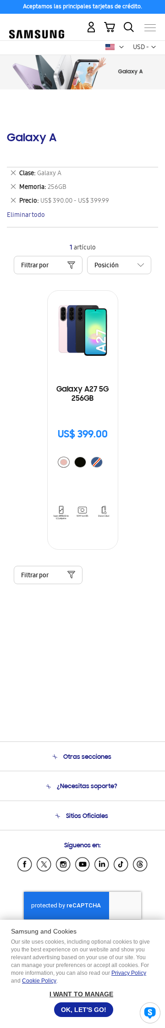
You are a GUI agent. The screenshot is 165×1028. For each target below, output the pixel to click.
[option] (64, 462)
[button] (121, 47)
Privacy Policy (128, 973)
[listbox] (82, 463)
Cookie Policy (39, 981)
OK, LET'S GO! (83, 1009)
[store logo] (36, 24)
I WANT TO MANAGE (81, 994)
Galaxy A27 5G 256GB (82, 394)
